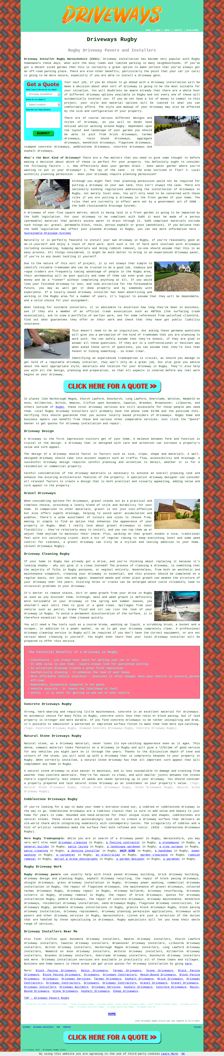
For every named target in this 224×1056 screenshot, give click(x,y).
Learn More (169, 1053)
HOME (148, 30)
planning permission (139, 174)
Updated (67, 1027)
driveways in (189, 189)
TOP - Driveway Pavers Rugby (46, 998)
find (37, 939)
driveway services (68, 915)
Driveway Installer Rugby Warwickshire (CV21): (62, 59)
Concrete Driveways (171, 987)
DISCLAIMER (192, 30)
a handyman (163, 850)
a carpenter (65, 854)
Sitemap (26, 1027)
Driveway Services (76, 978)
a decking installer (84, 850)
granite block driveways (146, 907)
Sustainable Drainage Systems (47, 233)
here (188, 963)
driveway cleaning (72, 842)
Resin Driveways (94, 970)
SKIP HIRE (127, 850)
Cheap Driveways (125, 991)
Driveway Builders (74, 987)
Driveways (91, 974)
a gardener (171, 859)
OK (183, 1053)
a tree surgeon (171, 846)
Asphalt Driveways (139, 978)
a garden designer (130, 859)
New (58, 1027)
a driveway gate (147, 75)
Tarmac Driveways (127, 970)
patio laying (78, 846)
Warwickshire (113, 915)
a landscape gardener (124, 846)
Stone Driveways (159, 970)
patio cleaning (36, 850)
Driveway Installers (40, 987)
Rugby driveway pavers (42, 874)
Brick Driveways (170, 978)
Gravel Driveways (153, 983)
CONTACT (178, 30)
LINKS (157, 30)
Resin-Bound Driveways (158, 974)
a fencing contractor (123, 842)
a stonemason (169, 842)
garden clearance (154, 854)
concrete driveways (129, 146)
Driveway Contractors (120, 974)
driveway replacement (81, 911)
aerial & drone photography (76, 859)
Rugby (60, 407)
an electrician (108, 854)
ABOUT (167, 30)
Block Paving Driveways (56, 970)
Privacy (197, 1027)
